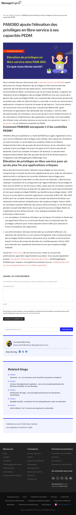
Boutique (55, 457)
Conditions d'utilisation (39, 497)
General (34, 424)
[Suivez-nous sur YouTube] (70, 478)
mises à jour (17, 253)
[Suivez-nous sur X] (57, 478)
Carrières (31, 475)
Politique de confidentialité (14, 500)
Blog (5, 453)
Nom (4, 304)
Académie (7, 461)
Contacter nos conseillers (62, 453)
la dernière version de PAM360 (51, 82)
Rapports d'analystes (35, 461)
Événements (32, 464)
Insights (6, 457)
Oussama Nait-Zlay (21, 342)
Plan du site (31, 479)
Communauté (8, 468)
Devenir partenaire (34, 472)
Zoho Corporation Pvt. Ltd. (30, 510)
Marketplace (56, 461)
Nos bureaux (46, 504)
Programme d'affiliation (62, 500)
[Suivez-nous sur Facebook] (62, 478)
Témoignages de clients (12, 464)
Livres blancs (8, 472)
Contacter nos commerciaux (28, 504)
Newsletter (11, 504)
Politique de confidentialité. (30, 313)
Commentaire (8, 286)
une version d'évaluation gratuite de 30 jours (29, 259)
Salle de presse (33, 468)
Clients (30, 457)
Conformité (65, 497)
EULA (25, 497)
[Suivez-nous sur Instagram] (66, 478)
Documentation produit (12, 475)
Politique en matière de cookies (39, 500)
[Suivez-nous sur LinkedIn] (53, 478)
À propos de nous (34, 453)
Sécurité (54, 497)
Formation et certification (62, 464)
